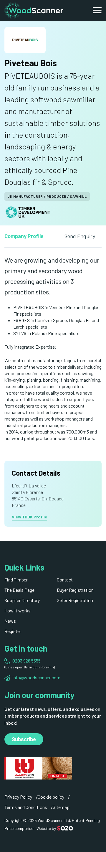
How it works (17, 610)
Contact (65, 579)
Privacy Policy (18, 797)
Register (12, 631)
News (10, 621)
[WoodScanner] (33, 9)
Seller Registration (75, 600)
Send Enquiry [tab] (79, 236)
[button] (97, 10)
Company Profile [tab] (24, 236)
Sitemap (61, 807)
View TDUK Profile (29, 516)
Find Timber (16, 579)
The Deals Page (19, 590)
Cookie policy (51, 797)
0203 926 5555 (26, 660)
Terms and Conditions (25, 807)
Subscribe (24, 739)
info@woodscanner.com (36, 677)
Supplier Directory (22, 600)
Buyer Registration (75, 590)
